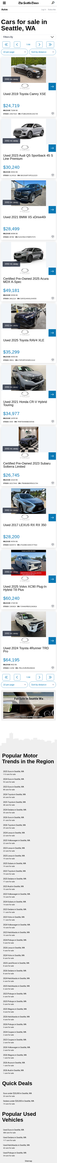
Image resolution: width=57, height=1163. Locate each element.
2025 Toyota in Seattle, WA (14, 803)
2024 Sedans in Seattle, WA (14, 811)
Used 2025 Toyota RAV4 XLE (23, 340)
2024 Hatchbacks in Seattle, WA (16, 979)
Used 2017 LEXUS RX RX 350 (24, 525)
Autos (4, 9)
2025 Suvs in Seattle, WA (13, 772)
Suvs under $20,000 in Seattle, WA (17, 1094)
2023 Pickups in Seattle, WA (14, 995)
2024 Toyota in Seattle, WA (14, 795)
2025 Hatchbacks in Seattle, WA (16, 987)
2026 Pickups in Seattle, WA (14, 1025)
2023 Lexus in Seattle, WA (14, 849)
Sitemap (28, 1161)
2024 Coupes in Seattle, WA (14, 1033)
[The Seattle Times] (29, 3)
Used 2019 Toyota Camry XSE (24, 94)
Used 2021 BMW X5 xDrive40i (24, 217)
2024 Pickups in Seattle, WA (14, 941)
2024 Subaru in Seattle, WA (14, 903)
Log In (43, 9)
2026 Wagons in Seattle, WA (15, 1056)
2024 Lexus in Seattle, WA (14, 834)
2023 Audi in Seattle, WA (13, 887)
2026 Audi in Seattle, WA (13, 1071)
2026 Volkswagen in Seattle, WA (16, 1048)
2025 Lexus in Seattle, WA (14, 857)
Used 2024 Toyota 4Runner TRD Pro (26, 650)
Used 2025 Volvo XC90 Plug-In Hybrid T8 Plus (25, 588)
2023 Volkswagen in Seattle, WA (16, 895)
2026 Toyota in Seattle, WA (14, 826)
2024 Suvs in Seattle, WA (13, 780)
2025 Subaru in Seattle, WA (14, 864)
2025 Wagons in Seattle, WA (15, 1010)
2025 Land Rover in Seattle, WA (16, 964)
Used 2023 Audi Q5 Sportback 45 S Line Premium (28, 157)
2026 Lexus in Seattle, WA (14, 949)
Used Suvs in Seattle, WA (13, 1131)
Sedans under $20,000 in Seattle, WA (18, 1102)
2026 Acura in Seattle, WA (14, 1064)
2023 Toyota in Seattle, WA (14, 872)
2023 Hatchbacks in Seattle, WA (16, 933)
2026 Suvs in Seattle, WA (13, 818)
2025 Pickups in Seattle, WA (14, 1002)
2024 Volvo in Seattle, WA (14, 956)
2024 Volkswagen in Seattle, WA (16, 926)
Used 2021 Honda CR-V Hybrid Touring (25, 403)
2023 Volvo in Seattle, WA (14, 918)
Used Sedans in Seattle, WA (14, 1138)
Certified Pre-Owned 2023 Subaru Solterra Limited (27, 465)
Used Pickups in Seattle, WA (14, 1154)
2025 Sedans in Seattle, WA (14, 880)
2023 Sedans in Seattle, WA (14, 910)
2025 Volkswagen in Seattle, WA (16, 841)
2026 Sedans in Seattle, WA (14, 972)
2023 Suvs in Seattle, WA (13, 788)
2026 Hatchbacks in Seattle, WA (16, 1018)
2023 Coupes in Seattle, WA (14, 1041)
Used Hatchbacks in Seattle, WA (16, 1146)
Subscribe (52, 9)
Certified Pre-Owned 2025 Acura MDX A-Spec (26, 280)
